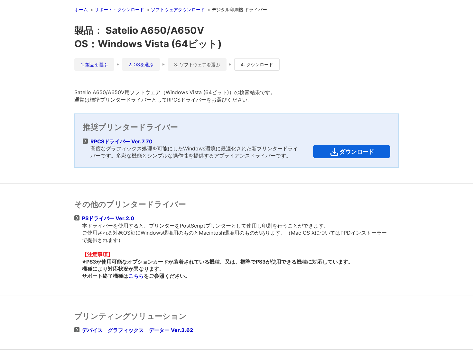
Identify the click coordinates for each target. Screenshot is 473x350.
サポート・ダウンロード (119, 9)
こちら (136, 276)
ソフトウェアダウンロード (178, 9)
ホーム (81, 9)
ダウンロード (356, 151)
